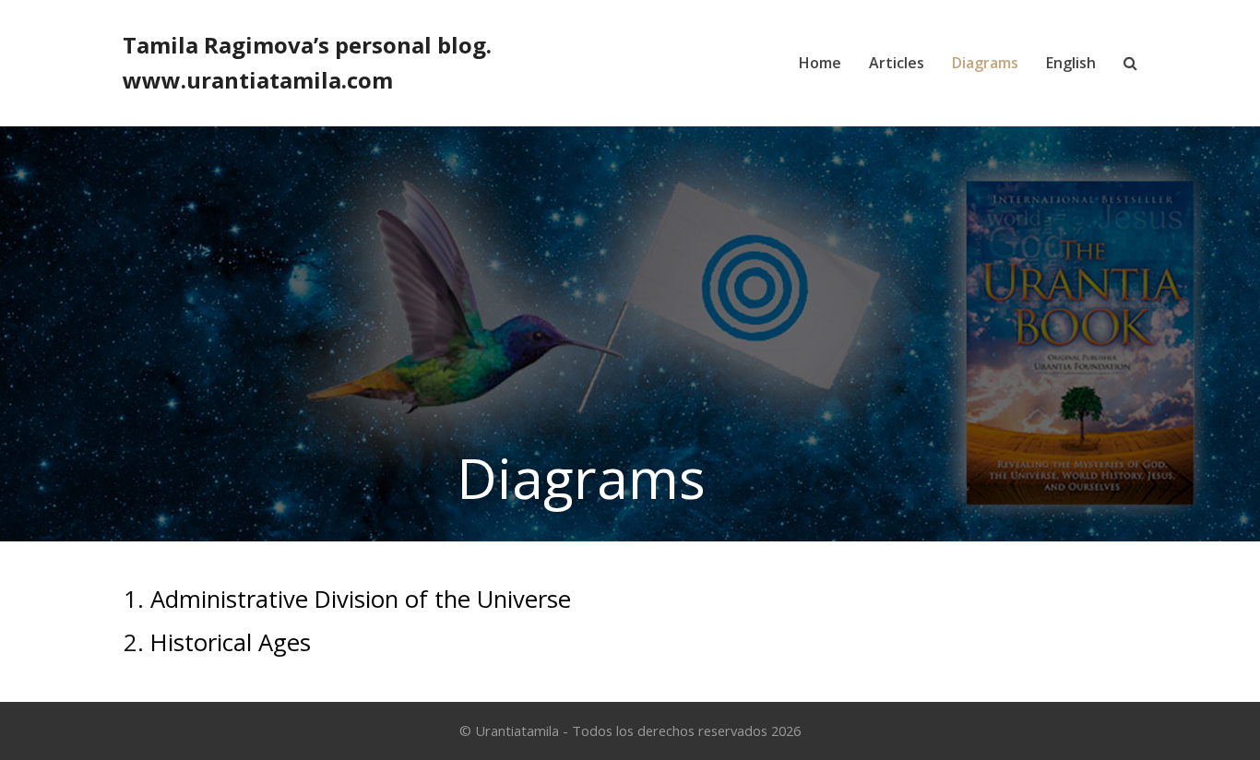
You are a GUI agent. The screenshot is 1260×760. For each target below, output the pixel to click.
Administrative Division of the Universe (360, 599)
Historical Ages (230, 642)
